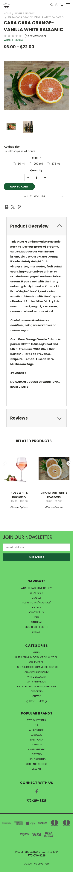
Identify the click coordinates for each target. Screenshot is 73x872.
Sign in (29, 627)
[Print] (6, 207)
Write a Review (13, 40)
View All (36, 768)
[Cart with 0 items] (62, 4)
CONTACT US (36, 612)
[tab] (36, 226)
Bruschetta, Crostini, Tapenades (36, 686)
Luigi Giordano (36, 759)
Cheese (36, 696)
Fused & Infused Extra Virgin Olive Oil (36, 667)
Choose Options (19, 507)
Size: (36, 158)
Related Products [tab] (34, 440)
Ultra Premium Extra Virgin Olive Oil (36, 657)
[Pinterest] (19, 207)
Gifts (36, 652)
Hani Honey (36, 739)
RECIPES (36, 607)
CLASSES (37, 597)
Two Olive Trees (36, 720)
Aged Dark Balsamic (37, 671)
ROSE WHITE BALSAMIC (19, 495)
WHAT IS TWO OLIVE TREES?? (36, 588)
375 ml (55, 164)
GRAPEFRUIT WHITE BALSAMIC (54, 495)
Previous (4, 463)
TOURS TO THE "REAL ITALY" (36, 602)
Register (43, 627)
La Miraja (36, 744)
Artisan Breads (36, 681)
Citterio (37, 754)
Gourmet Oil (36, 662)
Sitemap (36, 631)
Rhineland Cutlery (36, 764)
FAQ (36, 617)
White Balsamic (36, 676)
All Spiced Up (36, 730)
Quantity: (36, 170)
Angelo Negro (36, 749)
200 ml (38, 164)
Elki (37, 725)
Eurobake (36, 734)
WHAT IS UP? (36, 592)
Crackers (37, 691)
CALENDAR (36, 622)
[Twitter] (13, 207)
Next (68, 463)
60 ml (21, 164)
